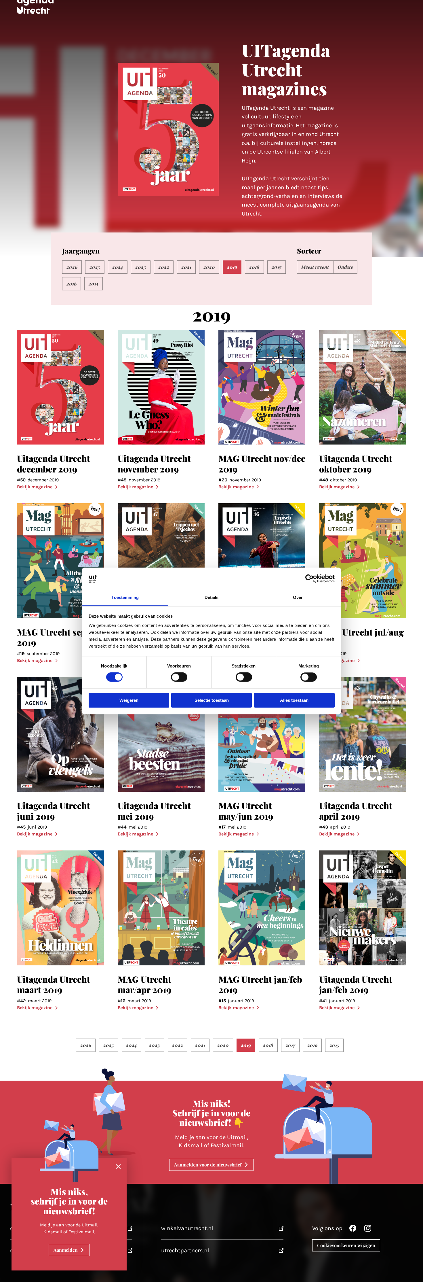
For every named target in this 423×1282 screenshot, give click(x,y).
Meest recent (315, 267)
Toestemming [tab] (125, 597)
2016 (71, 284)
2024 (117, 267)
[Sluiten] (118, 1167)
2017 (276, 267)
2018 (254, 267)
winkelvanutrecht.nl (187, 1228)
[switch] (179, 677)
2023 (140, 267)
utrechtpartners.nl (185, 1250)
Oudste (345, 267)
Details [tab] (212, 597)
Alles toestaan (294, 700)
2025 (94, 267)
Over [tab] (298, 597)
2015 (93, 284)
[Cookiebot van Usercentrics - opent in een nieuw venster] (309, 578)
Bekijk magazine (34, 486)
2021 (186, 267)
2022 (163, 267)
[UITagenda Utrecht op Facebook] (352, 1229)
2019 (232, 267)
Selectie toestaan (212, 700)
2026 (71, 267)
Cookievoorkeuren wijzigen (346, 1245)
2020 (209, 267)
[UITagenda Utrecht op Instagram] (367, 1229)
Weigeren (128, 700)
